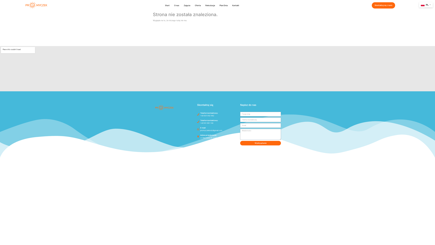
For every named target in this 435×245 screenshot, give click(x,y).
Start (167, 5)
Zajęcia (187, 5)
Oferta (198, 5)
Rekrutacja (210, 5)
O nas (176, 5)
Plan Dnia (224, 5)
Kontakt (235, 5)
